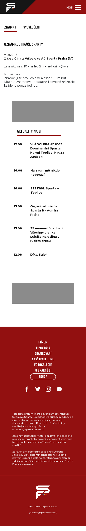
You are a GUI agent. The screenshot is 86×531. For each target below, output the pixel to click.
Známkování (43, 354)
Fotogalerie (43, 365)
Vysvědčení (31, 27)
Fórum (42, 342)
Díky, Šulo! (38, 254)
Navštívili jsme (43, 359)
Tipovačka (43, 348)
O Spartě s (43, 370)
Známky (10, 27)
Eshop (43, 377)
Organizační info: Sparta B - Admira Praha (44, 210)
